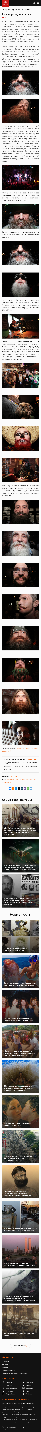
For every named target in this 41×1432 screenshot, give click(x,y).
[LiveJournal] (22, 788)
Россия (25, 10)
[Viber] (25, 788)
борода (10, 780)
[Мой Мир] (16, 788)
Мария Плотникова (24, 780)
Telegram (32, 759)
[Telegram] (31, 788)
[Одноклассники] (13, 788)
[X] (19, 788)
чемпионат (7, 782)
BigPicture (15, 10)
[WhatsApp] (28, 788)
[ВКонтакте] (10, 788)
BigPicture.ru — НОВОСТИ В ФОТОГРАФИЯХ (18, 1403)
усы (35, 780)
